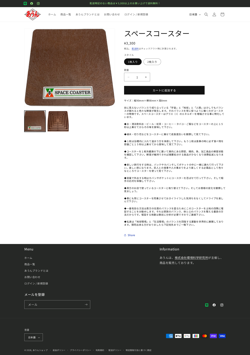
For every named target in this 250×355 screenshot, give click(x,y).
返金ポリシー (59, 350)
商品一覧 (29, 264)
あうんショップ (40, 350)
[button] (206, 14)
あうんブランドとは (36, 270)
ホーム (28, 258)
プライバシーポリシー (80, 350)
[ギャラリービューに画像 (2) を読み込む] (58, 121)
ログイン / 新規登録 (36, 283)
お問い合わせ (32, 277)
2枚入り (152, 62)
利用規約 (100, 350)
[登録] (86, 304)
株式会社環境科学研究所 (191, 257)
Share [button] (131, 235)
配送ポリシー (115, 350)
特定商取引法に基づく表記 (138, 350)
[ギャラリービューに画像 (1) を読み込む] (35, 121)
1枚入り (133, 62)
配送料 (135, 48)
